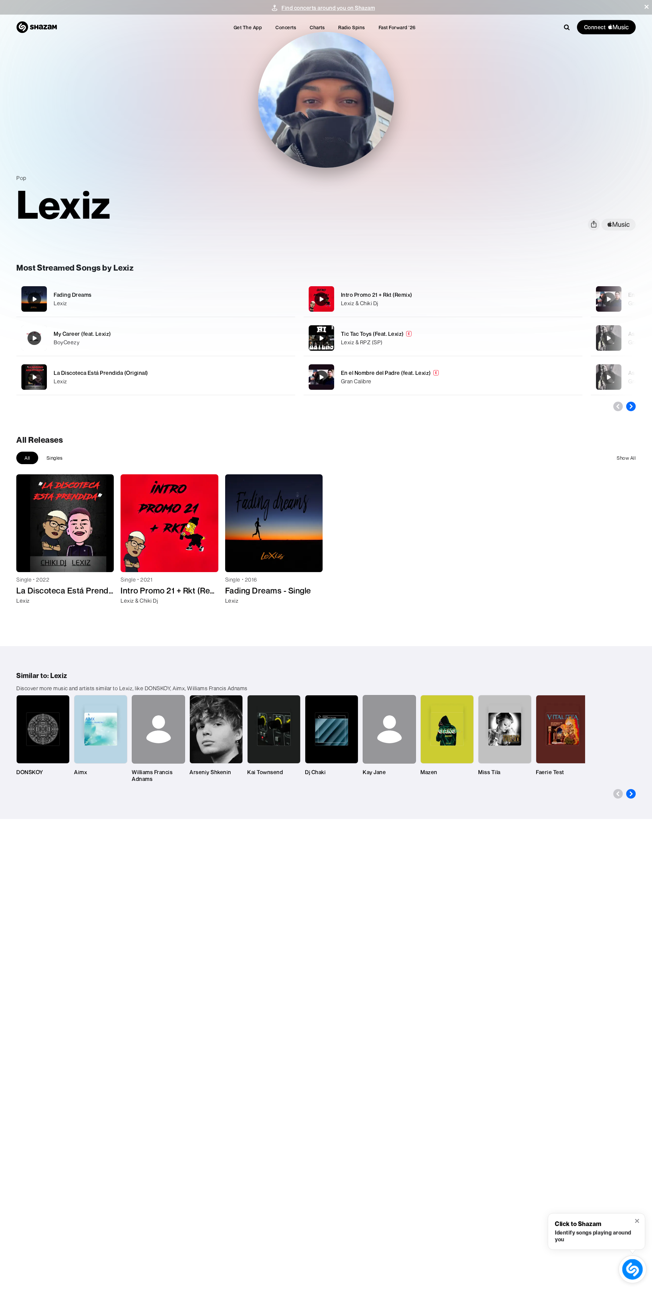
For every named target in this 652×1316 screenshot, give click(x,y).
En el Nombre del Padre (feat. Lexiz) (386, 372)
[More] (257, 299)
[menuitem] (248, 27)
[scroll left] (618, 406)
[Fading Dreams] (155, 299)
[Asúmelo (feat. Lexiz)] (608, 338)
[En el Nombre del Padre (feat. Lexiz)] (443, 377)
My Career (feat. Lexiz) (82, 333)
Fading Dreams (73, 294)
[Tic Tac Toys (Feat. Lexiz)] (443, 338)
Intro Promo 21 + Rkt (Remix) (376, 294)
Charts (317, 27)
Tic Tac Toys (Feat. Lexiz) (372, 333)
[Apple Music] (28, 613)
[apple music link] (618, 225)
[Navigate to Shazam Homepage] (36, 27)
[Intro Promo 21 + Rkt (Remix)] (443, 299)
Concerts (285, 27)
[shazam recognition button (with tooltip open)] (632, 1269)
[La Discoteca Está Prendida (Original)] (155, 377)
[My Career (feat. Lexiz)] (155, 338)
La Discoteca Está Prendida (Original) (101, 372)
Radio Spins (351, 27)
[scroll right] (631, 406)
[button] (647, 6)
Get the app (248, 27)
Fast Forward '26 (397, 27)
